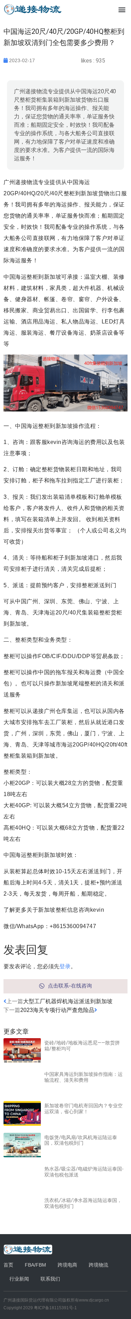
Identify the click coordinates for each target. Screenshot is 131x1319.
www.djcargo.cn (94, 1300)
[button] (122, 9)
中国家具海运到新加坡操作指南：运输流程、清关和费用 (83, 1077)
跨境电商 (67, 1265)
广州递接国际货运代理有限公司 (32, 1300)
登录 (65, 966)
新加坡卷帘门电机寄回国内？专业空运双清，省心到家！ (83, 1108)
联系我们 (50, 1279)
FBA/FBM (35, 1265)
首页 (8, 1265)
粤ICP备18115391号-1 (55, 1307)
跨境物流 (98, 1265)
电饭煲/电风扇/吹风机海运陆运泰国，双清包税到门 (80, 1140)
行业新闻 (19, 1279)
